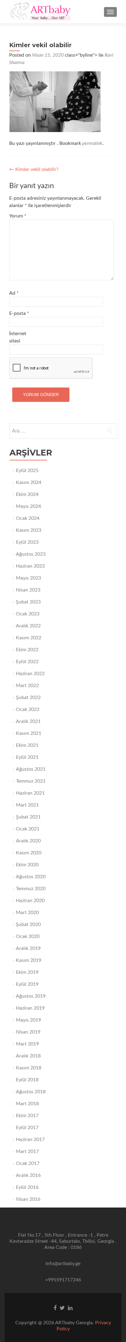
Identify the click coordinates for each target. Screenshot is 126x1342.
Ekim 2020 (27, 864)
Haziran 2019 (30, 1008)
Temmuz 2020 (31, 888)
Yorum (17, 216)
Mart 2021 (27, 805)
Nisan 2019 (28, 1032)
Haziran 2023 (30, 566)
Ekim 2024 (27, 494)
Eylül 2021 (27, 757)
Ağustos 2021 (31, 769)
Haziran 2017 (30, 1139)
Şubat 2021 (28, 817)
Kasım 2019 (28, 960)
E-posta (19, 313)
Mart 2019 (27, 1043)
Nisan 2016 (28, 1199)
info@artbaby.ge (63, 1263)
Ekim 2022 (27, 649)
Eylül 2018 (27, 1079)
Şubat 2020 (28, 924)
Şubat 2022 (28, 697)
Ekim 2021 (27, 745)
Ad (14, 293)
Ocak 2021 (27, 828)
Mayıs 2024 (28, 506)
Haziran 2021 (30, 793)
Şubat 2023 (28, 601)
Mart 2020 (27, 912)
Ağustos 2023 (31, 554)
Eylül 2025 (27, 470)
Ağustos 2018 (31, 1091)
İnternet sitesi (17, 337)
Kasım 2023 (28, 530)
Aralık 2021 (28, 721)
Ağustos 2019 (31, 996)
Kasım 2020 (28, 852)
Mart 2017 (27, 1151)
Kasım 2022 (28, 637)
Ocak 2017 (27, 1163)
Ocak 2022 (27, 709)
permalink (92, 143)
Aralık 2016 (28, 1175)
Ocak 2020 (27, 936)
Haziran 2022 (30, 673)
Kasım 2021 (28, 733)
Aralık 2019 (28, 948)
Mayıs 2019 (28, 1020)
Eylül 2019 (27, 984)
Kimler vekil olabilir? (33, 169)
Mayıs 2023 (28, 578)
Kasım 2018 (28, 1067)
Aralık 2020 (28, 840)
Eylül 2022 (27, 661)
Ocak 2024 (27, 518)
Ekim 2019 (27, 972)
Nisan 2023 (28, 590)
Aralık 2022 (28, 625)
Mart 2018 (27, 1103)
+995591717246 (63, 1279)
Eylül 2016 (27, 1187)
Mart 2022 (27, 685)
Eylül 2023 (27, 542)
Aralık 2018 (28, 1055)
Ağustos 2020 (31, 876)
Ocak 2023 (27, 613)
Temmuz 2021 (31, 781)
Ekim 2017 (27, 1115)
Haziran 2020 (30, 900)
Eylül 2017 (27, 1127)
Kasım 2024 (28, 482)
